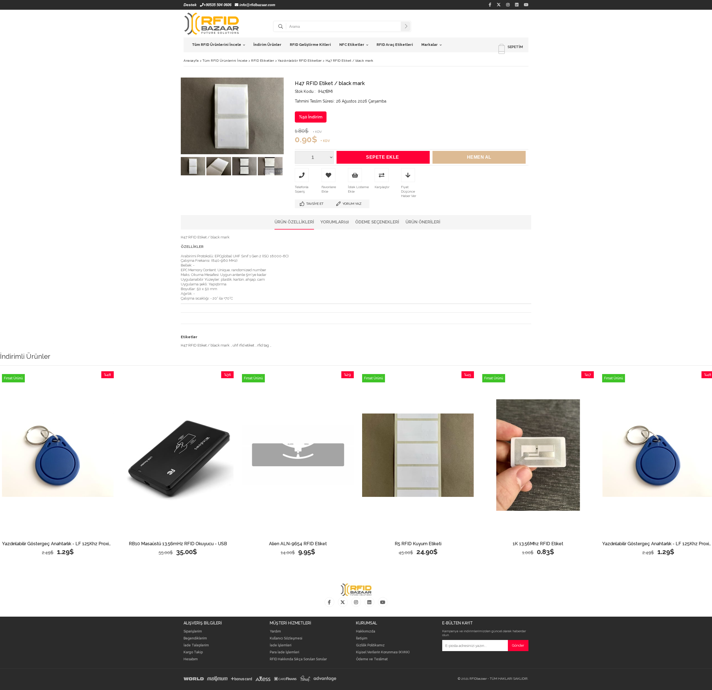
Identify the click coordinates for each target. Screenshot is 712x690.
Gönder (518, 645)
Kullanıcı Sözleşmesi (286, 638)
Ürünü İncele (101, 455)
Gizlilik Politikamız (370, 645)
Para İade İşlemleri (284, 652)
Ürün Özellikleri (294, 222)
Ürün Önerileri (423, 222)
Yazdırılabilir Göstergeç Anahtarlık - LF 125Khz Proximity (553, 544)
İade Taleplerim (196, 645)
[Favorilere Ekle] (73, 455)
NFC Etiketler (351, 45)
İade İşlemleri (280, 645)
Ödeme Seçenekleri (377, 222)
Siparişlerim (193, 631)
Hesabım (191, 659)
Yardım (275, 631)
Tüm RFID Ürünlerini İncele (216, 45)
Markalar (429, 45)
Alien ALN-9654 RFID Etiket (193, 544)
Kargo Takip (193, 652)
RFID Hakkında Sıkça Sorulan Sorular (298, 659)
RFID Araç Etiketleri (395, 45)
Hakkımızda (365, 631)
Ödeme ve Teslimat (372, 659)
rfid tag (263, 345)
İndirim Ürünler (267, 45)
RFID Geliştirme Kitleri (310, 45)
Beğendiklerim (195, 638)
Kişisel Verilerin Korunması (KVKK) (382, 652)
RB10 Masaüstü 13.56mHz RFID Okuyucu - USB (73, 544)
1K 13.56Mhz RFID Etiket (432, 544)
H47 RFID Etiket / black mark (205, 345)
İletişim (361, 638)
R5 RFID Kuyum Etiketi (313, 544)
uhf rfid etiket (243, 345)
